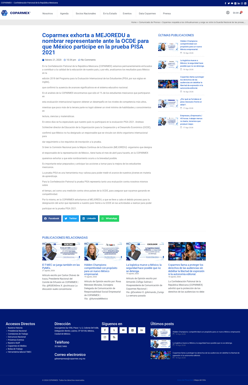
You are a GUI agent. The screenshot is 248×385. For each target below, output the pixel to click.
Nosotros (47, 13)
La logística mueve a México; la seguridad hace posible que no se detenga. (144, 267)
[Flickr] (132, 330)
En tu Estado (110, 13)
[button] (51, 218)
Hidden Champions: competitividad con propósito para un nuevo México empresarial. (100, 269)
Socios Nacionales (86, 13)
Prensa (167, 13)
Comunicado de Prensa (149, 22)
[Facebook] (225, 3)
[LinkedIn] (238, 3)
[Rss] (245, 3)
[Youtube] (232, 3)
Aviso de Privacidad (185, 380)
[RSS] (114, 337)
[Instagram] (242, 3)
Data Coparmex (147, 13)
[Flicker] (235, 3)
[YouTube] (123, 330)
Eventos (127, 13)
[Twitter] (228, 3)
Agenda (64, 13)
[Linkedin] (141, 330)
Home (134, 22)
